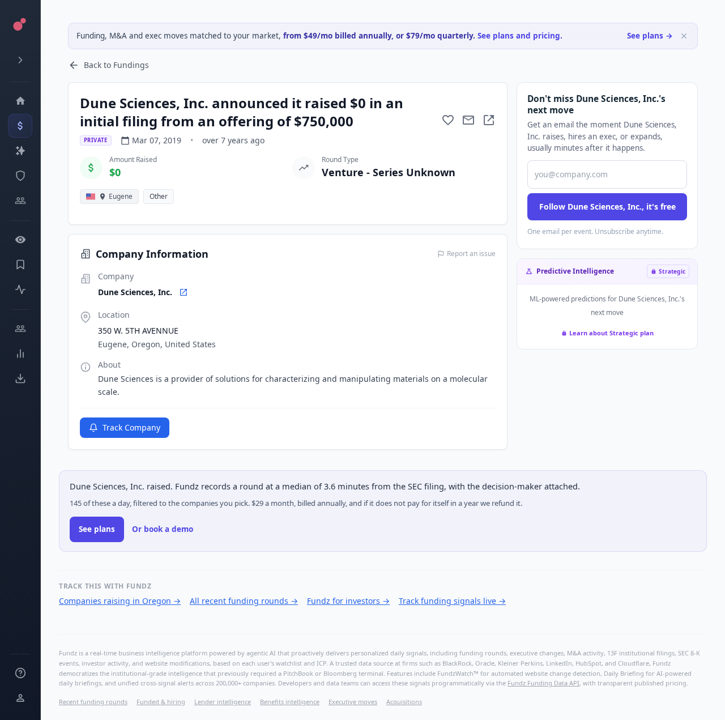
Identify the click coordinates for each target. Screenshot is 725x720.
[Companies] (20, 151)
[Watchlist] (20, 240)
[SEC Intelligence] (20, 176)
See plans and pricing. (519, 36)
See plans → (650, 36)
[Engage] (20, 328)
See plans (97, 529)
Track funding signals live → (452, 600)
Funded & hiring (161, 701)
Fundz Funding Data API (543, 683)
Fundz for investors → (348, 600)
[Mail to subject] (468, 120)
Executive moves (353, 701)
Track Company (131, 427)
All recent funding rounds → (244, 600)
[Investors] (20, 200)
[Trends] (20, 353)
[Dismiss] (684, 36)
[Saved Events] (20, 264)
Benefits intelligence (289, 701)
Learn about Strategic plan (611, 333)
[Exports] (20, 378)
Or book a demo (162, 529)
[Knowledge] (20, 673)
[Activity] (20, 289)
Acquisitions (404, 701)
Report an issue (471, 253)
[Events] (20, 126)
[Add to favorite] (448, 120)
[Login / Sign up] (20, 698)
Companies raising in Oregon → (120, 600)
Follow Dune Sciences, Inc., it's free (607, 206)
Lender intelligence (222, 701)
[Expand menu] (20, 60)
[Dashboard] (20, 101)
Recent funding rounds (93, 701)
